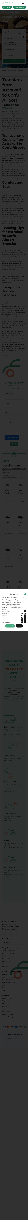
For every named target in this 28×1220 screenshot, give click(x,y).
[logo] (8, 2)
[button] (14, 611)
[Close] (24, 593)
